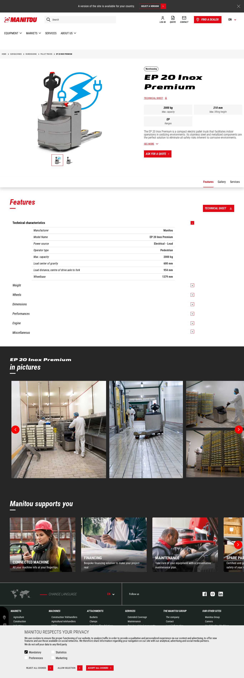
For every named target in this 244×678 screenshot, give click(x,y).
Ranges (168, 123)
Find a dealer (210, 19)
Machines (54, 611)
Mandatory (35, 652)
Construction (19, 621)
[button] (238, 545)
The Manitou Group (174, 611)
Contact (170, 621)
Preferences (36, 658)
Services (130, 611)
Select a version (150, 6)
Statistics (61, 652)
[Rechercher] (47, 19)
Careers (209, 621)
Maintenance (134, 621)
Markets (16, 611)
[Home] (20, 19)
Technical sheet (153, 98)
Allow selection (66, 668)
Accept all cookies (98, 668)
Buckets (94, 617)
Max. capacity (168, 112)
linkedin (219, 594)
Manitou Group (212, 617)
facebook (203, 594)
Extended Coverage (137, 617)
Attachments (95, 611)
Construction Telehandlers (64, 617)
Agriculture (18, 617)
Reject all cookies (36, 668)
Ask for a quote (156, 154)
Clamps (93, 621)
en (108, 594)
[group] (42, 544)
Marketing (61, 658)
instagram (211, 594)
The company (172, 617)
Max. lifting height (218, 112)
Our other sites (211, 611)
